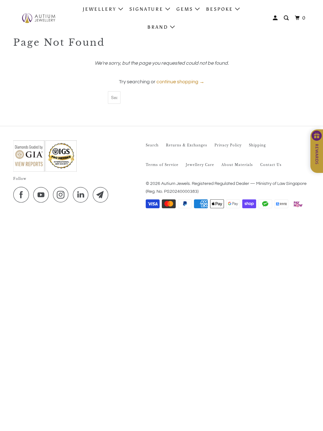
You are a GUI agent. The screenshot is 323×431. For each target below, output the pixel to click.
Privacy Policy (228, 145)
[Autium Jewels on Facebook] (22, 195)
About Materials (237, 165)
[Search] (287, 18)
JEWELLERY (100, 9)
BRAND (158, 27)
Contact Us (271, 165)
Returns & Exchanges (186, 145)
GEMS (185, 9)
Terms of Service (162, 165)
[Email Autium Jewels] (102, 195)
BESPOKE (220, 9)
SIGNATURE (147, 9)
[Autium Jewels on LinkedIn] (82, 195)
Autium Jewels (175, 183)
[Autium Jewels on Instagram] (62, 195)
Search (152, 145)
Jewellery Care (200, 165)
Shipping (257, 145)
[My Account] (276, 18)
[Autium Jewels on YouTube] (42, 195)
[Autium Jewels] (38, 18)
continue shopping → (180, 81)
